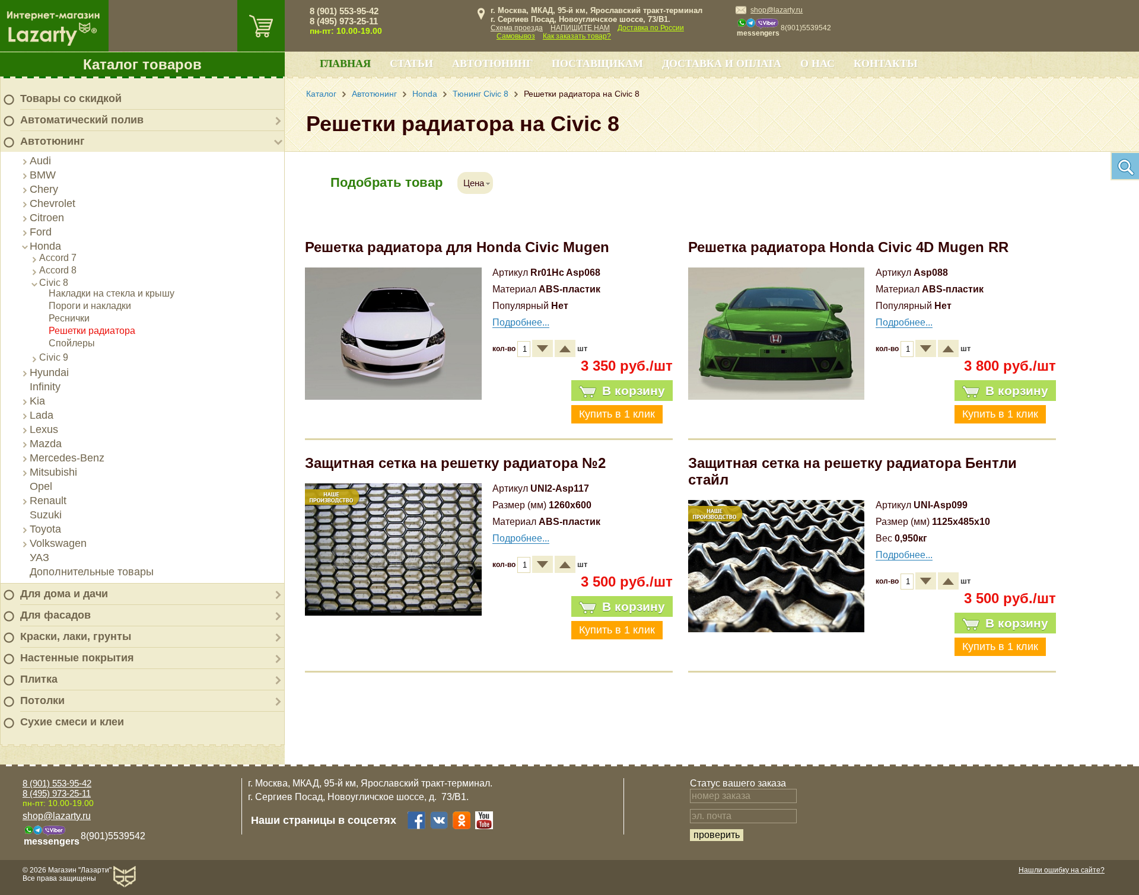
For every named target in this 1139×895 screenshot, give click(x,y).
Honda (45, 246)
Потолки (42, 700)
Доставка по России (651, 28)
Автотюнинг (52, 141)
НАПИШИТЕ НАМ (580, 28)
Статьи (411, 63)
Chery (44, 189)
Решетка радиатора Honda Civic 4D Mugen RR (848, 247)
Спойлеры (72, 343)
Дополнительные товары (92, 572)
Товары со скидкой (71, 98)
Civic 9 (53, 357)
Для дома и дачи (64, 594)
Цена (473, 183)
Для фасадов (55, 615)
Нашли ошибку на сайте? (1062, 870)
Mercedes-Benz (67, 458)
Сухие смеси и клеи (72, 722)
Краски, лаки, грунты (75, 636)
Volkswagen (58, 543)
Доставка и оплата (721, 63)
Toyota (45, 529)
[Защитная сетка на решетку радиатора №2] (393, 612)
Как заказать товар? (577, 36)
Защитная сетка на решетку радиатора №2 (455, 463)
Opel (41, 486)
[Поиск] (1125, 166)
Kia (37, 401)
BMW (43, 175)
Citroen (47, 218)
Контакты (886, 63)
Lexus (44, 429)
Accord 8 (58, 270)
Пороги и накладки (90, 306)
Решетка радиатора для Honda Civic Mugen (457, 247)
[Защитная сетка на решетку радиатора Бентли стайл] (776, 629)
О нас (817, 63)
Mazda (46, 444)
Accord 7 (58, 258)
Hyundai (49, 372)
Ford (41, 232)
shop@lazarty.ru (776, 10)
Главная (345, 63)
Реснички (69, 318)
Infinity (45, 387)
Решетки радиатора (92, 331)
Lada (41, 415)
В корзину (633, 390)
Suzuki (46, 515)
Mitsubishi (53, 472)
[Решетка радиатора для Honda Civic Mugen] (393, 396)
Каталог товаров (142, 64)
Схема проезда (517, 28)
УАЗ (39, 557)
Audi (40, 161)
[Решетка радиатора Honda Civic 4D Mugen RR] (776, 396)
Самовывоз (516, 36)
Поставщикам (597, 63)
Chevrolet (52, 203)
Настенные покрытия (77, 658)
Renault (48, 501)
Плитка (39, 679)
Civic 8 (53, 283)
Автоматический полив (82, 120)
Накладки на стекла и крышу (111, 293)
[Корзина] (261, 26)
